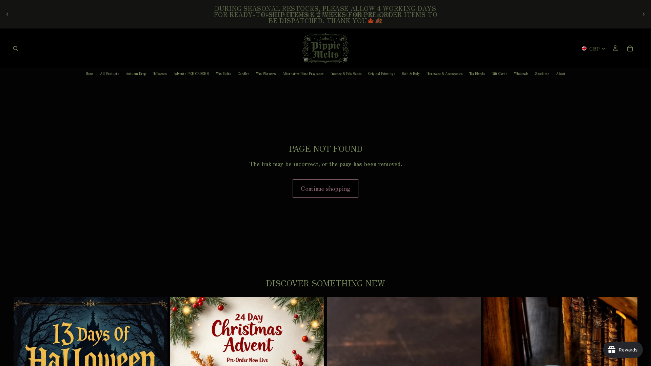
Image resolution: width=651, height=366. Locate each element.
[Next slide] (643, 14)
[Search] (15, 48)
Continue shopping (325, 188)
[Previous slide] (7, 14)
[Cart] (630, 48)
